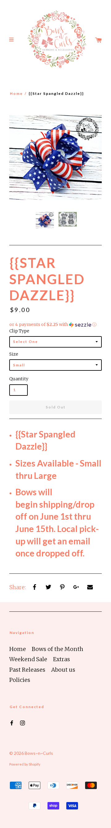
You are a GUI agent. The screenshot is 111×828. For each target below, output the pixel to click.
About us (63, 669)
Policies (19, 679)
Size (13, 354)
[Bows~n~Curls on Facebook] (11, 723)
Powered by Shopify (24, 764)
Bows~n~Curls (39, 753)
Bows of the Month (57, 649)
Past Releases (27, 669)
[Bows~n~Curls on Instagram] (22, 723)
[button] (55, 324)
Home (16, 93)
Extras (61, 659)
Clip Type (19, 331)
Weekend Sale (28, 659)
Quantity (18, 379)
